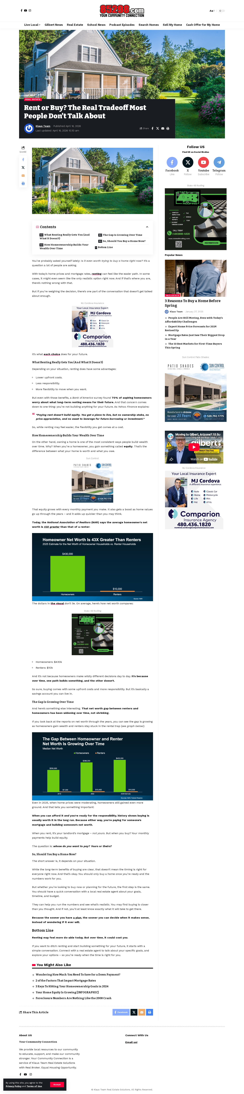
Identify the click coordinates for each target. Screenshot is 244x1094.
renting (97, 273)
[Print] (167, 128)
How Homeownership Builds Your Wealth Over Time (64, 246)
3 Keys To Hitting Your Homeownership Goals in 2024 (72, 986)
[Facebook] (21, 10)
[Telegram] (219, 166)
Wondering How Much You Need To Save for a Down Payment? (78, 974)
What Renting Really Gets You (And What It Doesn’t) (65, 236)
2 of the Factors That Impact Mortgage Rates (66, 980)
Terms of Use (34, 1086)
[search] (205, 10)
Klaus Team (43, 126)
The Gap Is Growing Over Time (122, 234)
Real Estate (33, 99)
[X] (187, 166)
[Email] (162, 128)
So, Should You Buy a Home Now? (124, 241)
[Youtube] (203, 166)
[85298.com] (122, 10)
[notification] (200, 10)
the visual (57, 603)
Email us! (131, 1042)
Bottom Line (105, 247)
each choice (52, 354)
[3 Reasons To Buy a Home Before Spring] (196, 278)
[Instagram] (30, 10)
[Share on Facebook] (152, 128)
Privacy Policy (13, 1086)
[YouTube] (25, 10)
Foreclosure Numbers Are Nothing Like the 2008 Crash (74, 998)
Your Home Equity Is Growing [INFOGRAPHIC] (67, 992)
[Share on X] (157, 128)
